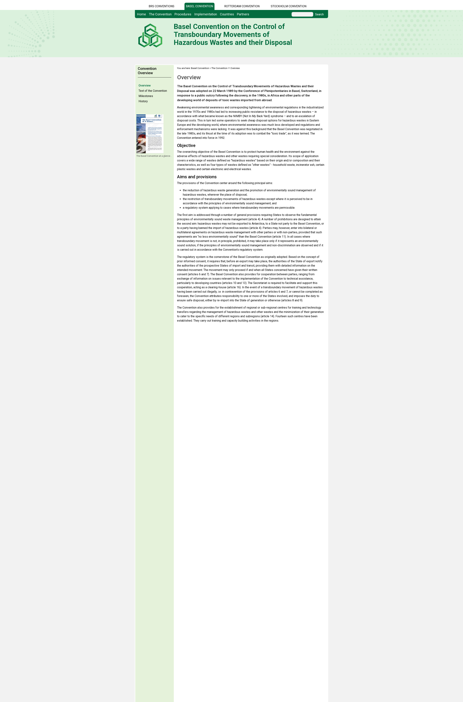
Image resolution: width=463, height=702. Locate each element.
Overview (145, 85)
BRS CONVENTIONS (161, 6)
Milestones (146, 96)
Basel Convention (199, 6)
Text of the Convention (153, 90)
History (143, 101)
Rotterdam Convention (242, 6)
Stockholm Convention (288, 6)
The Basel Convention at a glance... (154, 156)
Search (319, 14)
